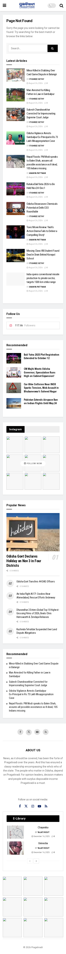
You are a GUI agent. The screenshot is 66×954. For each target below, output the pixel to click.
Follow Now (34, 463)
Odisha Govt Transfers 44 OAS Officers (35, 581)
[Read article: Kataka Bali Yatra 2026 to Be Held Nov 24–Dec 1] (15, 189)
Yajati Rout (44, 832)
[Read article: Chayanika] (16, 832)
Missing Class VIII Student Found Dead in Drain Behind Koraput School (43, 254)
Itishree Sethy (36, 79)
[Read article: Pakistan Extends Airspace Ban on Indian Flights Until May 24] (13, 403)
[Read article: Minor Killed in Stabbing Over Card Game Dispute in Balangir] (15, 75)
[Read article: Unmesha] (16, 848)
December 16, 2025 (41, 836)
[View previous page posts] (30, 860)
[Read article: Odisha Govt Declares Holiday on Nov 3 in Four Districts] (33, 532)
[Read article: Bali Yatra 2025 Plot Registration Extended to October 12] (13, 358)
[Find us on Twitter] (29, 732)
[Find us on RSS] (46, 732)
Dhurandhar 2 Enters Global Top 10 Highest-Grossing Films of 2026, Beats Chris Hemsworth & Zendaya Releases (37, 613)
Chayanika (43, 827)
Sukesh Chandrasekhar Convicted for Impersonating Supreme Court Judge (41, 113)
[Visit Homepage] (27, 5)
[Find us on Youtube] (37, 732)
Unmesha (43, 843)
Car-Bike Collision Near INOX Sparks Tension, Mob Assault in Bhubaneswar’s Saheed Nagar (41, 388)
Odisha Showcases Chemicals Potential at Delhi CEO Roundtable (42, 207)
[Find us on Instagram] (32, 806)
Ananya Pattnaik (37, 173)
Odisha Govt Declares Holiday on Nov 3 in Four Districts (23, 561)
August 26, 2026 (35, 83)
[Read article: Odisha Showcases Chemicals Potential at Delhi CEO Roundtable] (15, 208)
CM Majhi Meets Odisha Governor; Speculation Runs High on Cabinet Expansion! (39, 372)
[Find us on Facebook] (20, 732)
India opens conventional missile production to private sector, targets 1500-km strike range (43, 278)
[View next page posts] (36, 860)
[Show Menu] (4, 5)
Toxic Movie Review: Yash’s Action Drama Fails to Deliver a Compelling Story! (42, 231)
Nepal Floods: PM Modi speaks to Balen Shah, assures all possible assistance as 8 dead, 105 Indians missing (33, 707)
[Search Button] (61, 5)
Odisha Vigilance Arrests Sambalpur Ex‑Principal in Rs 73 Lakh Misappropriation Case (42, 137)
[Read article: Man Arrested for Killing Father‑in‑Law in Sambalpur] (15, 95)
